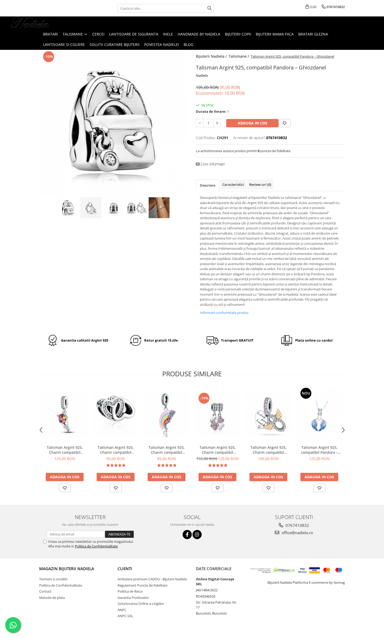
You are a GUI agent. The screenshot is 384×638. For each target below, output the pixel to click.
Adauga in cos (252, 123)
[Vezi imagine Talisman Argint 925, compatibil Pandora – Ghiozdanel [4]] (159, 207)
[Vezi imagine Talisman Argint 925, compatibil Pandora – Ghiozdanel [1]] (91, 207)
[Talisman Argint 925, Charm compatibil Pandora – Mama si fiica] (217, 414)
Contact (45, 591)
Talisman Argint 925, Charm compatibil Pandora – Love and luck (268, 450)
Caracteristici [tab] (233, 184)
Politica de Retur (130, 591)
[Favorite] (284, 123)
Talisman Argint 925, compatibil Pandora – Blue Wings (319, 450)
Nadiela (202, 75)
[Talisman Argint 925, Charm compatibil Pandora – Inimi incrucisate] (115, 414)
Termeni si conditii (53, 579)
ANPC (122, 609)
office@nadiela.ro (297, 532)
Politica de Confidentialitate (96, 546)
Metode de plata (52, 597)
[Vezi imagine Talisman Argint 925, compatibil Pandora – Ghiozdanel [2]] (113, 207)
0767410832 (296, 525)
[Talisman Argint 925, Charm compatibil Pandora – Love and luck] (268, 414)
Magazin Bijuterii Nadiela (66, 568)
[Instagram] (197, 534)
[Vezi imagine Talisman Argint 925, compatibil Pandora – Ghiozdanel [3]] (136, 207)
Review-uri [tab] (260, 184)
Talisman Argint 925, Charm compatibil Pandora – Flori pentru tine (64, 450)
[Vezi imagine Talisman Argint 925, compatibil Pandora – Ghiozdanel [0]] (68, 207)
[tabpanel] (113, 123)
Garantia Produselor (133, 597)
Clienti (125, 568)
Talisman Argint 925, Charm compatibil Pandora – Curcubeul (166, 450)
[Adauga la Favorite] (65, 488)
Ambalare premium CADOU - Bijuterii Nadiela (152, 579)
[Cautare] (209, 8)
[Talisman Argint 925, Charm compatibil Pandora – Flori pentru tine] (65, 414)
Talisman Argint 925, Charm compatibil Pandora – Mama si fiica (217, 450)
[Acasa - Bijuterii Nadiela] (30, 22)
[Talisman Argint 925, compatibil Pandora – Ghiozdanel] (113, 123)
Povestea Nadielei (161, 44)
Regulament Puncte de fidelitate (142, 585)
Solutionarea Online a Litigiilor (141, 603)
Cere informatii (212, 164)
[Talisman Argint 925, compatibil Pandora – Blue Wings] (319, 414)
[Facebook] (187, 534)
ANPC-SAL (125, 615)
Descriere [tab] (207, 185)
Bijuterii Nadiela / (212, 56)
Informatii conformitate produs (224, 312)
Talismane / (239, 56)
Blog (188, 44)
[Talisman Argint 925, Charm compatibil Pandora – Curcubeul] (166, 414)
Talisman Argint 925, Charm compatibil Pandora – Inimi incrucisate (116, 450)
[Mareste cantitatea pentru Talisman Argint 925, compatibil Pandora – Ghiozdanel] (217, 123)
